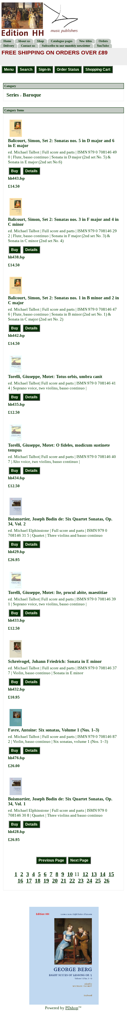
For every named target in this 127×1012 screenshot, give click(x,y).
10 (70, 874)
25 (98, 881)
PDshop (71, 1008)
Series (12, 95)
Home (7, 41)
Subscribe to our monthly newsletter (66, 45)
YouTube (103, 45)
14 (102, 874)
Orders (103, 41)
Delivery (8, 45)
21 (63, 881)
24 (89, 881)
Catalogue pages (61, 41)
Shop (40, 41)
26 (106, 881)
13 (94, 874)
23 (81, 881)
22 (72, 881)
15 (111, 874)
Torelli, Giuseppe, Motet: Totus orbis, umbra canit (55, 376)
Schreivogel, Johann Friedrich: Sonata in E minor (55, 661)
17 (29, 881)
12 (85, 874)
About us (24, 41)
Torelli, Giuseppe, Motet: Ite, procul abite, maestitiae (57, 592)
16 (20, 881)
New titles (85, 41)
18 (37, 881)
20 (55, 881)
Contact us (28, 45)
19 (46, 881)
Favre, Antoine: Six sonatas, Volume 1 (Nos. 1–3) (53, 730)
